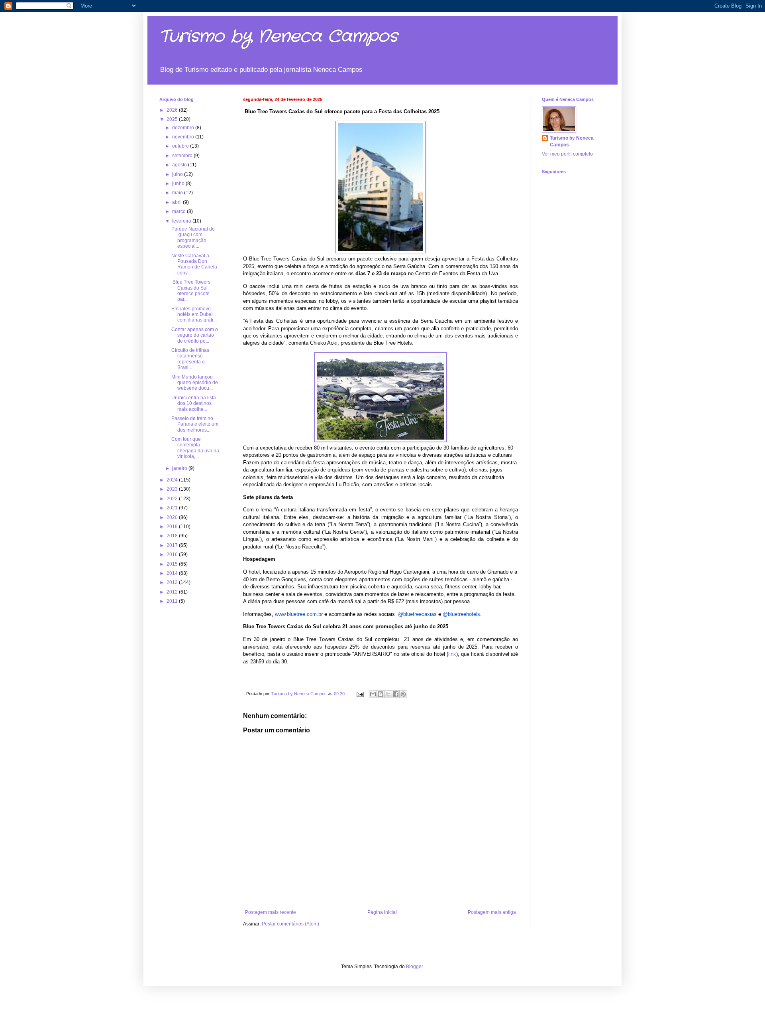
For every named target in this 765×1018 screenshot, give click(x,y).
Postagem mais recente (270, 912)
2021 (173, 508)
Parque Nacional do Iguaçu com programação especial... (193, 237)
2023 (173, 489)
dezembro (183, 127)
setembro (183, 155)
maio (178, 192)
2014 (173, 573)
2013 (173, 582)
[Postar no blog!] (380, 694)
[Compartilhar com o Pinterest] (403, 694)
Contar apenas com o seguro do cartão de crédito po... (194, 335)
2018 (173, 536)
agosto (180, 165)
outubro (181, 146)
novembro (183, 137)
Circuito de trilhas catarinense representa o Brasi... (190, 358)
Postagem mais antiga (492, 912)
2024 (173, 480)
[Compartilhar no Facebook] (396, 694)
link (452, 654)
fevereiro (182, 221)
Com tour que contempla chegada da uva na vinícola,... (195, 447)
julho (178, 174)
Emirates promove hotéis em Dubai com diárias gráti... (194, 314)
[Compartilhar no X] (388, 694)
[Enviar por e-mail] (373, 694)
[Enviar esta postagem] (360, 693)
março (179, 211)
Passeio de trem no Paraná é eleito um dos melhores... (194, 424)
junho (179, 183)
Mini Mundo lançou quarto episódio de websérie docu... (194, 382)
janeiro (180, 468)
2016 (173, 554)
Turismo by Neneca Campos (278, 37)
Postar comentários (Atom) (290, 924)
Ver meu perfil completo (567, 154)
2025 (173, 119)
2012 (173, 592)
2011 (173, 601)
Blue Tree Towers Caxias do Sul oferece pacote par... (190, 290)
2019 (173, 526)
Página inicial (382, 912)
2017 (173, 545)
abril (177, 202)
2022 (173, 498)
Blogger (414, 966)
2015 (173, 564)
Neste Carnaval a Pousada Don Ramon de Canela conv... (194, 264)
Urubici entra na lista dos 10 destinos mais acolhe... (193, 403)
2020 (173, 517)
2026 (173, 110)
